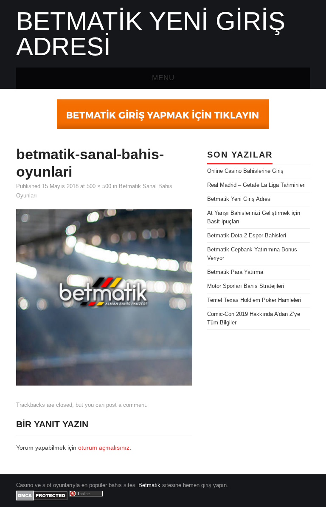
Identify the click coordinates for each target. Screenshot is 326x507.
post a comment (126, 405)
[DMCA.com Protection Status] (41, 495)
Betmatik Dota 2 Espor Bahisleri (246, 236)
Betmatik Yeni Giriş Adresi (150, 34)
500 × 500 (99, 186)
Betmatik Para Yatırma (235, 272)
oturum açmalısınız (103, 447)
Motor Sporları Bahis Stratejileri (245, 286)
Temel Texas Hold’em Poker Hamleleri (254, 300)
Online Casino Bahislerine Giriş (245, 171)
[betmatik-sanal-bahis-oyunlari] (104, 296)
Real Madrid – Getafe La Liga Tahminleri (256, 185)
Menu (163, 78)
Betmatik (149, 485)
